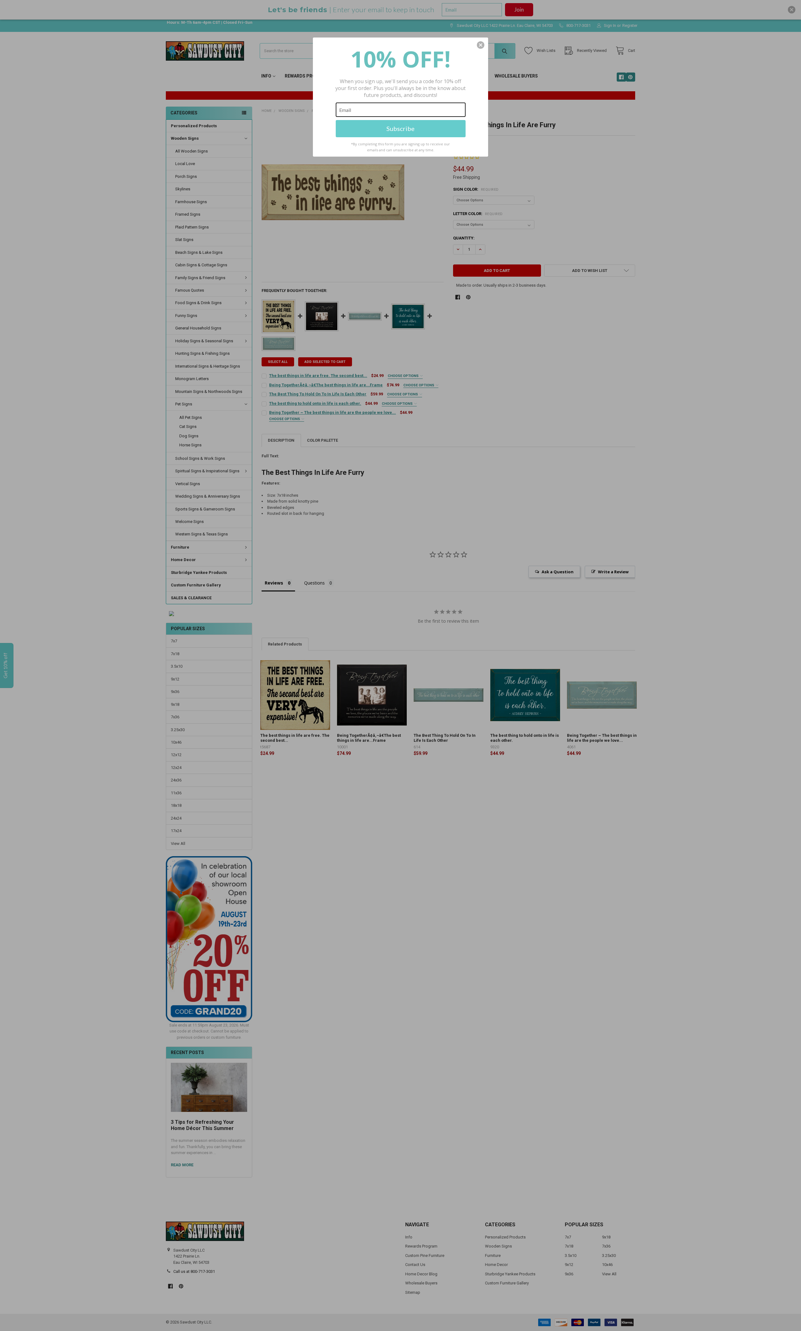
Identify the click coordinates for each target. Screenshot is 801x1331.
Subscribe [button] (400, 128)
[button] (480, 45)
